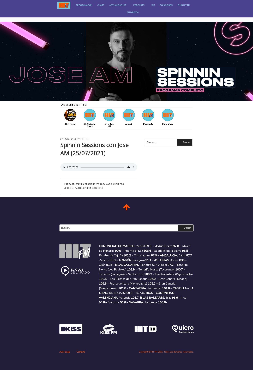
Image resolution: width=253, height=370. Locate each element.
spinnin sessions (93, 188)
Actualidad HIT (117, 5)
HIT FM (85, 139)
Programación (84, 5)
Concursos (166, 5)
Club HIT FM (184, 5)
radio (78, 188)
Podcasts (139, 5)
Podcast (69, 184)
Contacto (81, 352)
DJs (153, 5)
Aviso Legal (64, 352)
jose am (68, 188)
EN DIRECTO (133, 12)
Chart (100, 5)
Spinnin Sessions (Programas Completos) (100, 184)
